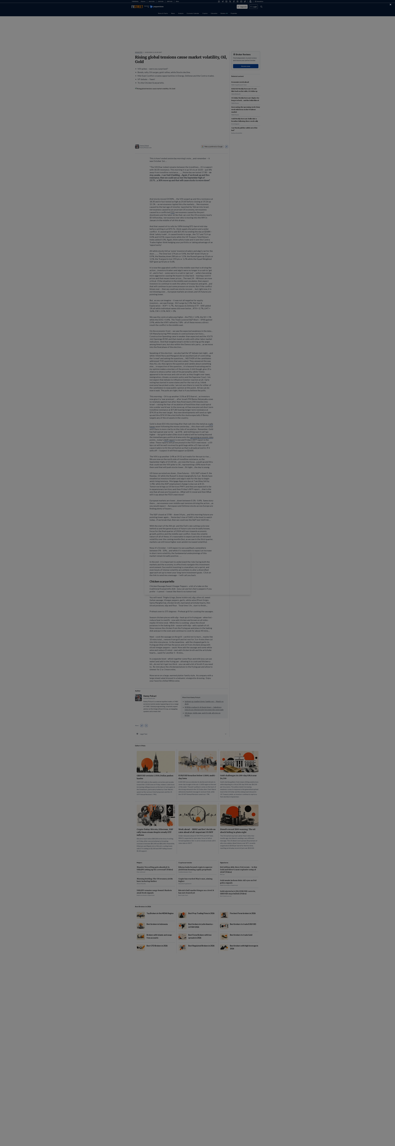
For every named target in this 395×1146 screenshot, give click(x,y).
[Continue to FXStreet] (390, 4)
